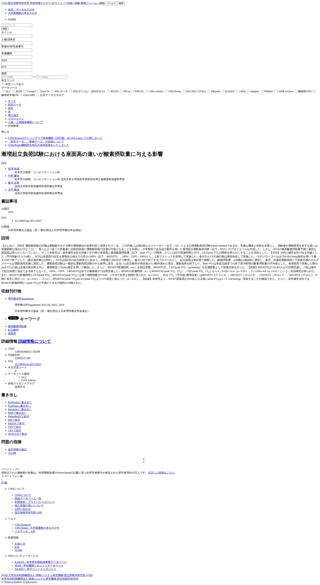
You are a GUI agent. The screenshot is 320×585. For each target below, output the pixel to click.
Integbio (255, 91)
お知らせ (20, 543)
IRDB (19, 91)
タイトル (6, 32)
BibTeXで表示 (16, 423)
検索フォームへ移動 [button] (93, 3)
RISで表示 (14, 420)
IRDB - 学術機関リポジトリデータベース (39, 565)
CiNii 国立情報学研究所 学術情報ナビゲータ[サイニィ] (33, 3)
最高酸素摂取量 (17, 326)
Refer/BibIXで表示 (18, 416)
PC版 (4, 482)
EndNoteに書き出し (19, 406)
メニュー (111, 3)
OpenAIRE (29, 95)
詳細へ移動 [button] (73, 3)
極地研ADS (304, 91)
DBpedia (215, 91)
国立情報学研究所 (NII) (28, 512)
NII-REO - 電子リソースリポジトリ (35, 569)
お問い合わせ (23, 509)
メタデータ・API (25, 531)
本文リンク (8, 80)
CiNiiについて (23, 495)
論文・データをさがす (21, 9)
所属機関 (6, 53)
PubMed (268, 91)
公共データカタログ (51, 95)
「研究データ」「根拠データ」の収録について (36, 141)
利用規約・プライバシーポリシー (35, 502)
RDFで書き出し (17, 413)
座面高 (12, 333)
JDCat (127, 91)
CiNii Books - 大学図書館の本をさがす (37, 527)
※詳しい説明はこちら (161, 472)
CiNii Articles (156, 91)
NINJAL (139, 91)
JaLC (8, 91)
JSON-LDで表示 (17, 434)
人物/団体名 (8, 39)
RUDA (114, 91)
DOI (3, 66)
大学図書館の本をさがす (22, 13)
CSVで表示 (14, 430)
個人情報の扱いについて (29, 505)
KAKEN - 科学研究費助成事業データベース (40, 562)
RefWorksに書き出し (20, 402)
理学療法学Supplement (21, 298)
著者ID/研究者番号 (12, 46)
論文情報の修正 (17, 449)
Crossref (31, 91)
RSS (17, 547)
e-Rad (242, 91)
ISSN (4, 60)
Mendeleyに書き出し (20, 409)
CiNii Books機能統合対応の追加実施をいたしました (38, 145)
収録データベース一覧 (28, 498)
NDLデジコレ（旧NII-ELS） (89, 91)
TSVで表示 (14, 427)
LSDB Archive (285, 91)
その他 (12, 453)
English (12, 19)
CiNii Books (174, 91)
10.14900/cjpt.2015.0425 (28, 364)
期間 (4, 73)
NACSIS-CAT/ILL (196, 91)
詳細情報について (34, 341)
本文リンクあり (14, 84)
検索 (121, 3)
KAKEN (229, 91)
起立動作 (13, 329)
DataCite (45, 91)
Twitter (18, 550)
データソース (9, 87)
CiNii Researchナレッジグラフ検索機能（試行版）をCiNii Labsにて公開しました (55, 138)
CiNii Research (23, 524)
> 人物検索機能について (28, 122)
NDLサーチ (61, 91)
